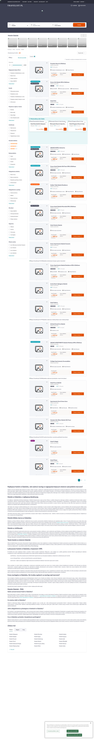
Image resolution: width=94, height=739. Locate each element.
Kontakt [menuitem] (82, 1)
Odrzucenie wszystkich (72, 731)
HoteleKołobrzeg (38, 639)
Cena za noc (11, 62)
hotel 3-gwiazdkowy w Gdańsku (26, 597)
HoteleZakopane (13, 634)
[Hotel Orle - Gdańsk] (39, 107)
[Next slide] (47, 70)
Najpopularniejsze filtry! (15, 70)
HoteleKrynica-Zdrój (39, 643)
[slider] (12, 65)
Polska (14, 49)
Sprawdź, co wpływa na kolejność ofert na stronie (76, 59)
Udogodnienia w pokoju (14, 189)
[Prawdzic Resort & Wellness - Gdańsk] (39, 70)
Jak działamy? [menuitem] (42, 1)
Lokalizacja (11, 125)
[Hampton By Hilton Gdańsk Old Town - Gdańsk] (39, 426)
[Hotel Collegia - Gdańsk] (39, 448)
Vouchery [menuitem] (24, 1)
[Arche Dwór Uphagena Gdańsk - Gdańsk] (39, 290)
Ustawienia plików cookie (53, 731)
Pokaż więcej (11, 83)
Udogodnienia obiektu (14, 171)
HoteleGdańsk (12, 636)
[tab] (36, 96)
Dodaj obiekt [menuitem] (76, 1)
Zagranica (11, 223)
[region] (39, 70)
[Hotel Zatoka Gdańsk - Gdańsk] (39, 231)
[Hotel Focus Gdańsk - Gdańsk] (39, 389)
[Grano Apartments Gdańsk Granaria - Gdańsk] (39, 250)
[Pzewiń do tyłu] (85, 35)
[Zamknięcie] (90, 723)
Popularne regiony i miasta (15, 106)
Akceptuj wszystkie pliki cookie (74, 735)
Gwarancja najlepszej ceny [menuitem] (14, 1)
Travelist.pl (9, 49)
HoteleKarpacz (62, 636)
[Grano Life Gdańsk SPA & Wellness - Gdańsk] (39, 88)
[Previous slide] (31, 70)
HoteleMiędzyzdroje (14, 646)
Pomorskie (18, 49)
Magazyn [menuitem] (36, 1)
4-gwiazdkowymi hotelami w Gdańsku (48, 595)
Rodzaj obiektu (12, 153)
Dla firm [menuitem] (30, 1)
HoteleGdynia (37, 641)
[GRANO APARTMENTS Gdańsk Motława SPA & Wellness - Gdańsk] (39, 349)
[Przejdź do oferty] (45, 129)
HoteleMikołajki (63, 641)
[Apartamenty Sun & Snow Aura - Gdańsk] (39, 408)
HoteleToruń (12, 641)
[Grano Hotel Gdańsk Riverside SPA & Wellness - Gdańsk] (39, 213)
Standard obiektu (13, 140)
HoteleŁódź (62, 639)
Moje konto (83, 5)
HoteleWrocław (38, 634)
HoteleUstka (62, 646)
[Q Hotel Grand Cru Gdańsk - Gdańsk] (39, 330)
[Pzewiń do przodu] (82, 35)
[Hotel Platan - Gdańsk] (39, 466)
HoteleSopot (37, 636)
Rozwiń (12, 649)
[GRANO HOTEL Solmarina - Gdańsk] (39, 154)
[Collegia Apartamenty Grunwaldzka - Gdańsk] (39, 367)
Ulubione (75, 5)
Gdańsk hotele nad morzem (62, 522)
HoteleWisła (37, 646)
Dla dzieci (11, 208)
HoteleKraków (62, 634)
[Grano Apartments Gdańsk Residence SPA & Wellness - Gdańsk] (39, 271)
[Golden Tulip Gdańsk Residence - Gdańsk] (39, 191)
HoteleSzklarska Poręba (15, 643)
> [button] (85, 480)
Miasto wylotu (12, 242)
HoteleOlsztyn (62, 643)
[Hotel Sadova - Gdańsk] (39, 309)
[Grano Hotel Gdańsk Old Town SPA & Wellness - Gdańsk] (39, 173)
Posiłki (10, 88)
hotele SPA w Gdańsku (22, 534)
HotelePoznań (12, 639)
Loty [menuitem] (47, 1)
